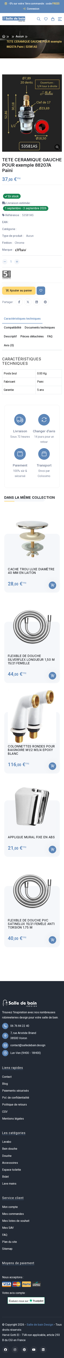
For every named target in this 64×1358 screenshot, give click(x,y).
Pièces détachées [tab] (32, 336)
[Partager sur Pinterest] (45, 302)
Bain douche (9, 1148)
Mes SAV (8, 1227)
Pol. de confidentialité (15, 1097)
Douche (7, 1156)
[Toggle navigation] (60, 19)
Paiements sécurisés (15, 1090)
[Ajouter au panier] (52, 585)
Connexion (32, 8)
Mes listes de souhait (15, 1221)
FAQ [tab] (49, 336)
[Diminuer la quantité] (4, 261)
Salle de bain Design (40, 1324)
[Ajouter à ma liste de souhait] (41, 290)
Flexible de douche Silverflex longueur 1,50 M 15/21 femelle (31, 659)
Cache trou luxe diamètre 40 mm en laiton (31, 571)
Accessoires (10, 1162)
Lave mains (9, 1183)
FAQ (4, 1235)
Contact (7, 1076)
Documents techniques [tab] (40, 327)
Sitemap (7, 1248)
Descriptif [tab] (10, 336)
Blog (5, 1083)
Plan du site (9, 1242)
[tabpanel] (32, 726)
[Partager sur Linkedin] (36, 302)
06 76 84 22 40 (19, 1026)
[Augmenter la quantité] (17, 261)
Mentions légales (13, 1118)
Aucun (20, 36)
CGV (4, 1111)
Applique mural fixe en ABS (31, 837)
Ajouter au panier (21, 290)
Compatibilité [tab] (12, 327)
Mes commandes (13, 1214)
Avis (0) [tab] (9, 345)
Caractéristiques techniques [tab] (22, 318)
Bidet (5, 1176)
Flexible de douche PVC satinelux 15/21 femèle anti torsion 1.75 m (31, 924)
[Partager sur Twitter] (27, 302)
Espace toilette (11, 1169)
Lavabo (6, 1141)
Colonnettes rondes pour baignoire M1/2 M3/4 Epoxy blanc (31, 750)
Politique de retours (14, 1104)
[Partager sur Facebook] (19, 302)
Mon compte (10, 1207)
